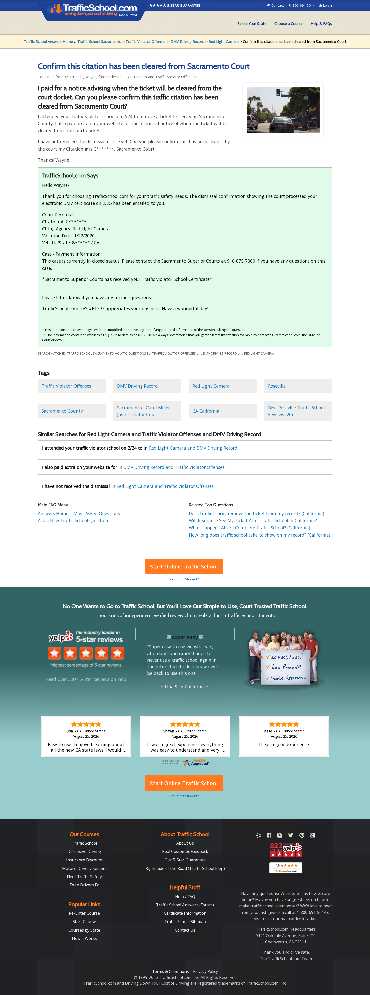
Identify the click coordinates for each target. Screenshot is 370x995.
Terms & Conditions (171, 971)
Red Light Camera (224, 41)
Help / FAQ (185, 896)
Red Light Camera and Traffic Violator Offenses (165, 486)
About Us (185, 843)
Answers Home (54, 513)
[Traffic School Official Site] (93, 11)
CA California (206, 411)
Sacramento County (62, 411)
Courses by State (84, 930)
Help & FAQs (321, 23)
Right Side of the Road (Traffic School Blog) (185, 868)
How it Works (84, 938)
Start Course (84, 922)
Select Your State (252, 23)
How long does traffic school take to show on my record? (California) (259, 535)
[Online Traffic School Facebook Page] (269, 836)
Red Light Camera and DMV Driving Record (193, 448)
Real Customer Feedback (185, 851)
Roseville (277, 386)
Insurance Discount (84, 860)
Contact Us (185, 930)
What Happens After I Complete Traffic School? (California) (249, 528)
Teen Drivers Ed (84, 885)
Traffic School (84, 843)
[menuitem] (252, 23)
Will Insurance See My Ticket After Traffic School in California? (253, 520)
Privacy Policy (205, 971)
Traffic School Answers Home (48, 41)
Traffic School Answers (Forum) (185, 905)
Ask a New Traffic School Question (73, 520)
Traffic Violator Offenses (146, 41)
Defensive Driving (84, 851)
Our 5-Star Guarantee (185, 860)
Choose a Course (288, 23)
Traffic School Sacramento (99, 41)
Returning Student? (184, 579)
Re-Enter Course (84, 913)
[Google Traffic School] (312, 836)
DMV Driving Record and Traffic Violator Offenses (174, 467)
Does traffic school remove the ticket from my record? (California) (256, 513)
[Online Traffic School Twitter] (290, 836)
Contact (277, 5)
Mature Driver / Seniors (84, 868)
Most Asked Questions (96, 513)
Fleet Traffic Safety (84, 876)
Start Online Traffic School (184, 566)
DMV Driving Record (187, 41)
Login (327, 5)
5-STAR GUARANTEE (183, 5)
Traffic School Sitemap (185, 922)
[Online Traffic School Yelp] (258, 836)
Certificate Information (185, 913)
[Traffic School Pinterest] (301, 836)
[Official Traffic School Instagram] (279, 836)
